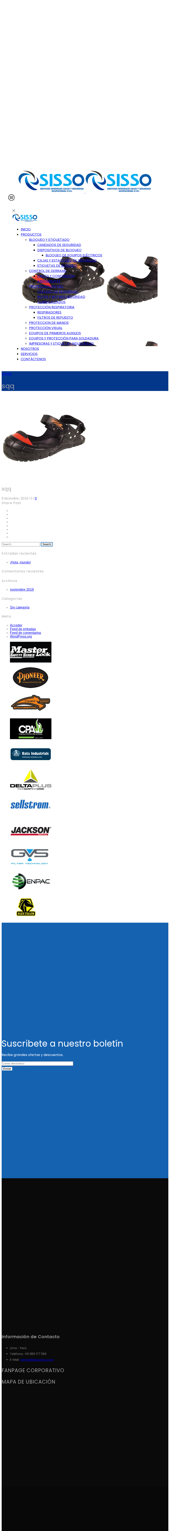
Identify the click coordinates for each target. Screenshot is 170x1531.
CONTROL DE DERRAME (47, 270)
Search (46, 544)
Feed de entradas (23, 629)
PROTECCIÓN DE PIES (46, 286)
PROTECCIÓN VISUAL (45, 328)
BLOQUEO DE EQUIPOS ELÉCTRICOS (74, 255)
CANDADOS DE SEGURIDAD (59, 245)
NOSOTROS (30, 348)
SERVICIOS (29, 354)
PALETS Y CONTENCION (55, 276)
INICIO (26, 229)
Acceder (16, 625)
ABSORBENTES (48, 281)
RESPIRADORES (49, 312)
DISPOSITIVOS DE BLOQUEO (59, 250)
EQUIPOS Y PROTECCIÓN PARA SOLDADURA (64, 338)
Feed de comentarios (25, 632)
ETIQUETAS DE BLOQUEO (57, 265)
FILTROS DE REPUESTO (55, 317)
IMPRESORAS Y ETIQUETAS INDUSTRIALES (61, 343)
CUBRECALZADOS (51, 302)
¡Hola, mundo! (20, 562)
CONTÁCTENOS (33, 359)
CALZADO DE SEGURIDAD (57, 291)
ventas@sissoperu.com (37, 1360)
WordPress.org (21, 636)
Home (6, 373)
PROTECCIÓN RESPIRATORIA (51, 307)
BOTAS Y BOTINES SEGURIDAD (61, 296)
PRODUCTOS (31, 234)
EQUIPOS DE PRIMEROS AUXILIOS (55, 333)
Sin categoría (19, 607)
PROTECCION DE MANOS (49, 322)
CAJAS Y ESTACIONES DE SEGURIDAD (67, 260)
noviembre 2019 (22, 589)
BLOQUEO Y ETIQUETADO (49, 239)
